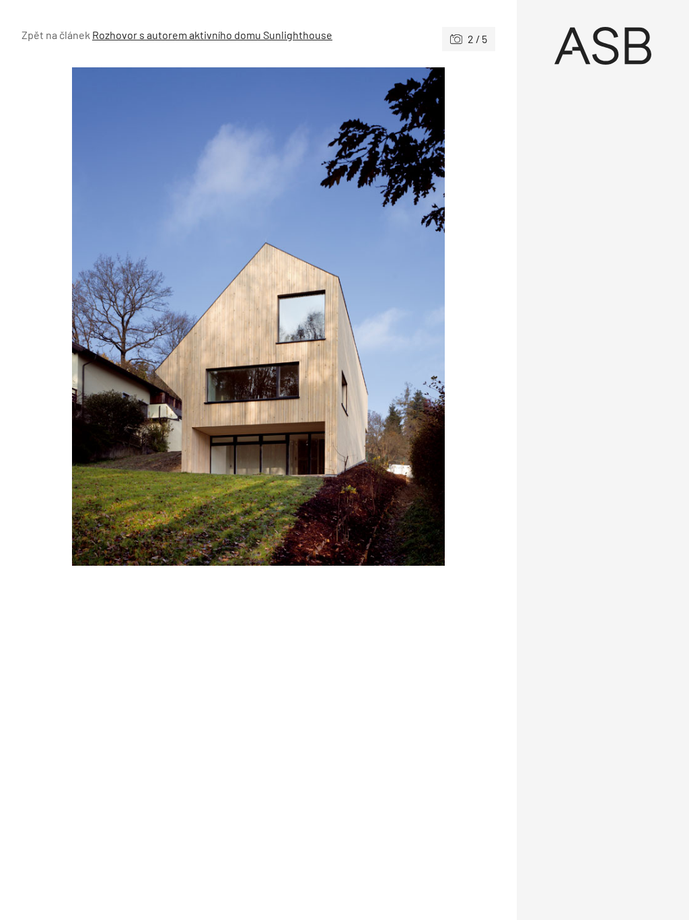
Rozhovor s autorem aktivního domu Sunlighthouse (212, 34)
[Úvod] (602, 46)
